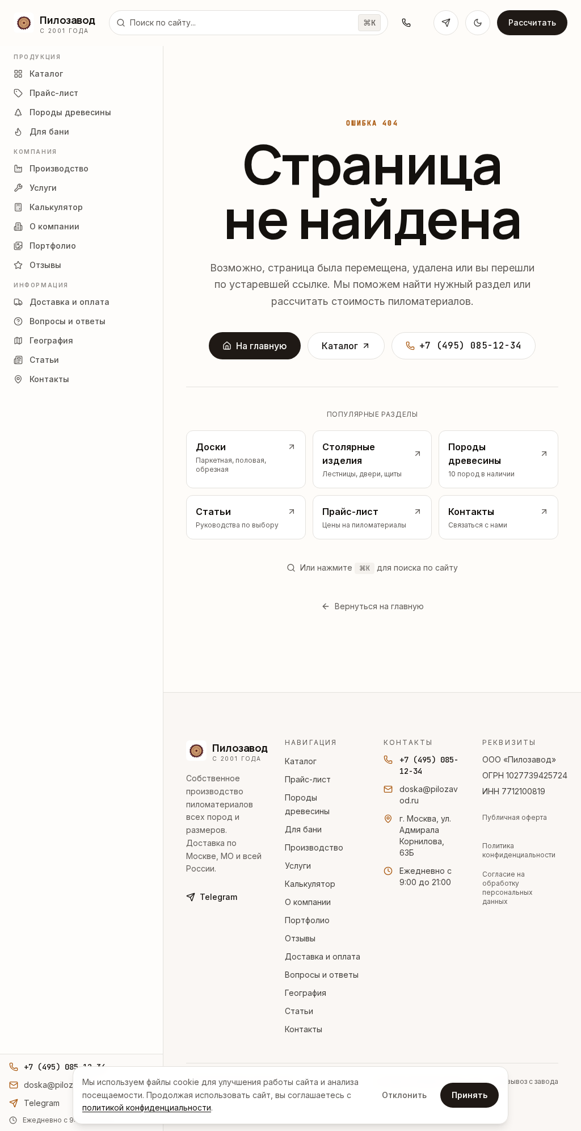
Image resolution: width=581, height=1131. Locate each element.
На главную (261, 345)
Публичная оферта (514, 817)
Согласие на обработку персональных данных (507, 888)
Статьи (299, 1011)
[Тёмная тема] (477, 22)
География (305, 993)
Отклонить (404, 1095)
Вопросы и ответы (322, 974)
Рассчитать (532, 22)
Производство (314, 847)
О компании (308, 902)
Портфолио (307, 920)
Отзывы (300, 938)
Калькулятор (310, 884)
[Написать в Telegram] (445, 22)
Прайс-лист (308, 779)
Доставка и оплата (322, 956)
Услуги (298, 865)
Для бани (303, 829)
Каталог (340, 345)
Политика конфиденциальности (518, 850)
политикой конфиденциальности (146, 1107)
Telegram (218, 897)
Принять (469, 1095)
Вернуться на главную (379, 606)
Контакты (303, 1029)
